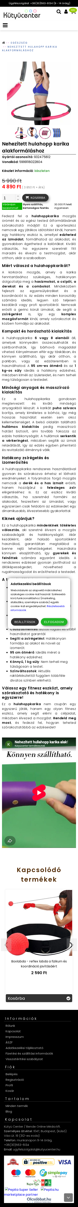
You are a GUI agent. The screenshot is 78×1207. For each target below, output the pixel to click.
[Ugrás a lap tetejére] (68, 1197)
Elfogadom (54, 622)
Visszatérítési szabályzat (24, 1059)
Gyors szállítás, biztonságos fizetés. (36, 206)
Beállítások (24, 622)
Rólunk (10, 1026)
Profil (9, 1085)
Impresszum (15, 1037)
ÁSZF (9, 1042)
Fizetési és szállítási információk (29, 1053)
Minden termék (17, 1106)
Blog (9, 1111)
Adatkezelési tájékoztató (24, 1048)
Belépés (12, 1074)
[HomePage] (20, 18)
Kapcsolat (13, 1031)
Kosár (10, 1091)
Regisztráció (15, 1080)
